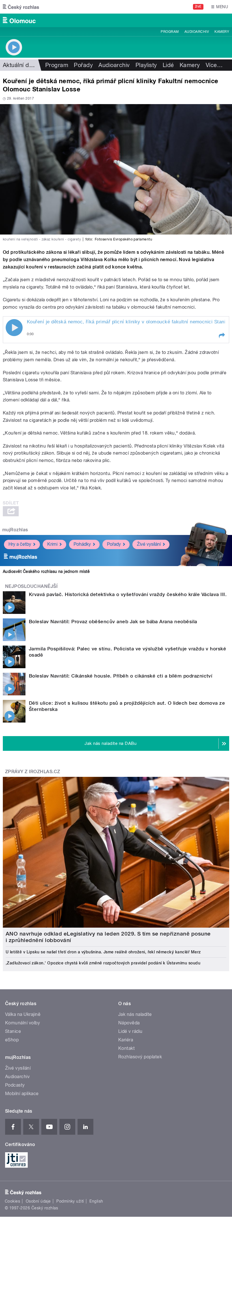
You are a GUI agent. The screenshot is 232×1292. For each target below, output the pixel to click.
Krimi (52, 544)
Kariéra (125, 1039)
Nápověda (129, 1023)
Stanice (13, 1031)
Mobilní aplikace (22, 1093)
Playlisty (146, 65)
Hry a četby (19, 544)
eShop (12, 1039)
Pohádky (82, 544)
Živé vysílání (149, 544)
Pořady (83, 65)
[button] (221, 335)
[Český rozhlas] (21, 7)
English (96, 1201)
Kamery (221, 32)
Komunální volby (22, 1023)
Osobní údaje (38, 1201)
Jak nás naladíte (135, 1014)
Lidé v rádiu (130, 1031)
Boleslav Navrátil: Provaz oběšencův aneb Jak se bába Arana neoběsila (113, 621)
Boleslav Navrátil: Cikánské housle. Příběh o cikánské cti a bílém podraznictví (120, 676)
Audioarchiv (196, 32)
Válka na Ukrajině (22, 1014)
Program (170, 32)
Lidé (168, 65)
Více (214, 65)
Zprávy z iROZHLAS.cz (32, 771)
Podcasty (15, 1085)
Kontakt (126, 1048)
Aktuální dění (20, 65)
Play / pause (14, 327)
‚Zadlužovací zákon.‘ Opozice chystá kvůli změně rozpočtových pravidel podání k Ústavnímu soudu (103, 963)
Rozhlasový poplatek (140, 1056)
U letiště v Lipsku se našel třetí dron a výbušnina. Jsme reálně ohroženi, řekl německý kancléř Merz (103, 952)
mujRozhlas (15, 529)
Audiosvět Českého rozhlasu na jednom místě (46, 571)
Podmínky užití (70, 1201)
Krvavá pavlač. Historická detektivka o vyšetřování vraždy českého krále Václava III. (128, 594)
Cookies (12, 1201)
